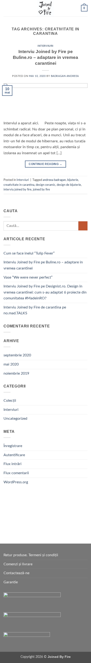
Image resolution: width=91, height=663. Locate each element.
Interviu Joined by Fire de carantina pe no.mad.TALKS (35, 310)
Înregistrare (13, 446)
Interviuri (45, 45)
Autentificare (14, 455)
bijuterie (72, 180)
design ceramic (45, 184)
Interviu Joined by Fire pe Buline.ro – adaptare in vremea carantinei (45, 57)
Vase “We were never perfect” (28, 277)
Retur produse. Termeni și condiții (31, 555)
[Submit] (83, 225)
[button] (6, 8)
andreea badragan (54, 180)
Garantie (11, 582)
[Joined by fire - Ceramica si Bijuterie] (45, 8)
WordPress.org (16, 482)
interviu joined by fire (18, 189)
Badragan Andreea (65, 76)
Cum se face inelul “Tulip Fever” (29, 253)
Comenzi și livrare (18, 564)
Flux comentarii (16, 473)
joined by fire (41, 189)
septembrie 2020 (17, 355)
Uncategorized (15, 418)
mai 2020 (11, 364)
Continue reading (45, 164)
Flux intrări (12, 464)
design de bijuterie (69, 184)
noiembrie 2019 (16, 373)
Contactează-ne (16, 573)
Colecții (10, 400)
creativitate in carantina (19, 184)
